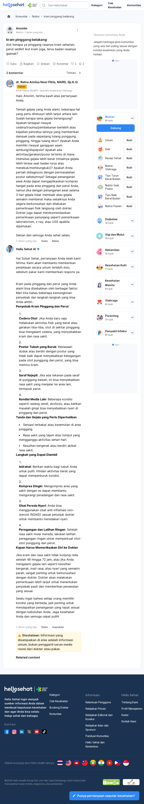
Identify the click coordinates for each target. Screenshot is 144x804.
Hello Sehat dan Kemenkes (95, 744)
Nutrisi (35, 16)
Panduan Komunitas (97, 736)
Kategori (55, 694)
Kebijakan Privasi (96, 708)
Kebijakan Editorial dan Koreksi (99, 717)
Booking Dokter (59, 707)
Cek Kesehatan (59, 701)
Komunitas (22, 16)
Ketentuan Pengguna (98, 702)
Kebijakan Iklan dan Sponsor (97, 727)
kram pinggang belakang (59, 16)
